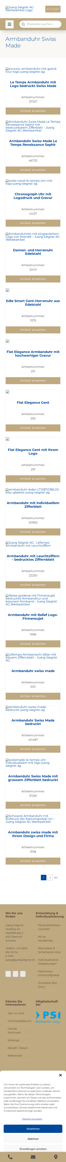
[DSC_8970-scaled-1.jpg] (33, 816)
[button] (60, 1075)
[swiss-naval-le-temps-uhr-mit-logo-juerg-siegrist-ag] (33, 180)
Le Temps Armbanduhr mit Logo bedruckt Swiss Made (33, 84)
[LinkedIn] (22, 974)
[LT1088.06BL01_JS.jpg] (7, 340)
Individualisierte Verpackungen (48, 961)
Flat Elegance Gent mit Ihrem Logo (33, 452)
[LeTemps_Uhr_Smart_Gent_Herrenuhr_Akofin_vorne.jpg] (7, 289)
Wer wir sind (16, 1013)
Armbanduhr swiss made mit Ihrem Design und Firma (33, 834)
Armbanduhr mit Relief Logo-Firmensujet (33, 617)
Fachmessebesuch (18, 1021)
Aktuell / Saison (17, 1048)
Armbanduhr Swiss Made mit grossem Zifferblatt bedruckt (33, 778)
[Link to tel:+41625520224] (10, 1157)
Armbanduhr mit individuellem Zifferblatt (33, 505)
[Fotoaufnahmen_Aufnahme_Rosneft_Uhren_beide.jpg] (33, 234)
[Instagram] (15, 974)
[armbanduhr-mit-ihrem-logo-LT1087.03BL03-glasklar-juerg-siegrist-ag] (33, 489)
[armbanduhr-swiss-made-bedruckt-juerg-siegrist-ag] (33, 707)
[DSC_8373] (33, 654)
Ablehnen (33, 1138)
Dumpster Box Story (47, 984)
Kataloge (13, 1040)
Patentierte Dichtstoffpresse (48, 973)
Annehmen (33, 1128)
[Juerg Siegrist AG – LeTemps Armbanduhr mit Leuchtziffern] (33, 542)
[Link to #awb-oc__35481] (10, 24)
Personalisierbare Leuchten (48, 927)
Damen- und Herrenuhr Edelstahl (33, 252)
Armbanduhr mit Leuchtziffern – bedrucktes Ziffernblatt (33, 558)
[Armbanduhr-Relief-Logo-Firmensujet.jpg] (33, 595)
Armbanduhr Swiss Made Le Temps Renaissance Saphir (33, 143)
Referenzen (15, 1055)
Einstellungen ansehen (33, 1148)
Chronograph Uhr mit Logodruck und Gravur (33, 196)
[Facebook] (8, 974)
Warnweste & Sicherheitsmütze (48, 950)
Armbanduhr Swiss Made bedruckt (33, 722)
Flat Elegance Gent (33, 403)
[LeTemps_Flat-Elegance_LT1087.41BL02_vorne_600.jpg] (7, 391)
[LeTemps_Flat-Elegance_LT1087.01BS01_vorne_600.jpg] (7, 438)
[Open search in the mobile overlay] (40, 24)
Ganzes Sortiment (14, 1030)
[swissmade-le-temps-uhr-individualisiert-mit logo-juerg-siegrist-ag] (33, 760)
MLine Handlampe (45, 938)
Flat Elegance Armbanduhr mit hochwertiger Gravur (33, 354)
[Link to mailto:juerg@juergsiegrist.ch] (33, 1157)
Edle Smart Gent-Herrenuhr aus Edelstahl (33, 303)
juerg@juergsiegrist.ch (20, 959)
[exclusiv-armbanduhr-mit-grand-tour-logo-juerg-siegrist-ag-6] (33, 69)
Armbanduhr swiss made (33, 671)
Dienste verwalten (32, 1118)
